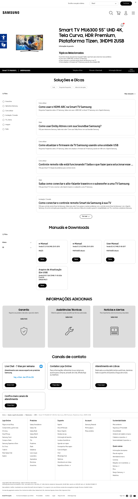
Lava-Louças (33, 453)
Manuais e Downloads (95, 70)
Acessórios (33, 465)
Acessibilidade (117, 431)
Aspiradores (33, 459)
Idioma (4, 243)
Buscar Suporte (62, 431)
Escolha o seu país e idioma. (76, 3)
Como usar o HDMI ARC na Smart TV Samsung (73, 58)
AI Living (5, 431)
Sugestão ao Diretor (63, 465)
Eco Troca (5, 446)
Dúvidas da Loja (62, 434)
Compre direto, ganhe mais (10, 428)
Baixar (42, 259)
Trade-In (4, 450)
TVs (31, 440)
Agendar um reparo (63, 443)
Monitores (33, 462)
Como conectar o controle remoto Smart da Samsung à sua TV (78, 60)
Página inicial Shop (8, 424)
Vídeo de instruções (80, 87)
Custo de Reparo (62, 450)
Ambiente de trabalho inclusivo (122, 434)
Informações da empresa (120, 450)
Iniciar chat (10, 385)
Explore (4, 456)
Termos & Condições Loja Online (24, 495)
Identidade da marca (119, 456)
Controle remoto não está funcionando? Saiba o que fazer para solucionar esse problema (85, 57)
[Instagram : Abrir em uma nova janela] (131, 496)
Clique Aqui (56, 385)
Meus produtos (89, 431)
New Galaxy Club (7, 453)
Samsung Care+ (7, 437)
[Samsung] (10, 12)
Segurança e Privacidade (120, 428)
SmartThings (6, 434)
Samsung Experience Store (10, 443)
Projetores (33, 443)
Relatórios (116, 475)
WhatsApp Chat (62, 456)
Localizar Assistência (64, 440)
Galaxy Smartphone (35, 424)
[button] (86, 107)
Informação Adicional (115, 70)
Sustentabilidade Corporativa (121, 440)
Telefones (60, 459)
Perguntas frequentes (65, 87)
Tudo (53, 87)
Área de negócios (118, 453)
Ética (114, 469)
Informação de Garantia (64, 437)
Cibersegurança (72, 495)
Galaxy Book (33, 431)
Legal (53, 495)
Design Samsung (118, 472)
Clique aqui (101, 385)
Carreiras (115, 460)
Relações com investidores (121, 463)
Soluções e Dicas (77, 70)
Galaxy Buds (33, 437)
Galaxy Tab (33, 428)
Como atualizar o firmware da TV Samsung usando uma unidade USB (80, 62)
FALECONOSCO (131, 70)
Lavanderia (33, 456)
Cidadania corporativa (119, 437)
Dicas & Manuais (62, 428)
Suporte (60, 424)
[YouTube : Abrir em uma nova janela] (134, 496)
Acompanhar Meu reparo (65, 446)
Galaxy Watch (34, 434)
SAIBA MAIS (23, 319)
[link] (122, 25)
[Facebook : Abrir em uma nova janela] (127, 496)
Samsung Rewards (90, 424)
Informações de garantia (66, 46)
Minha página (89, 428)
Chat (59, 453)
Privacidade (39, 495)
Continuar (126, 3)
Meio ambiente (117, 424)
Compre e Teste (6, 440)
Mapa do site (61, 495)
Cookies (47, 495)
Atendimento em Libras (64, 462)
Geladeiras (33, 450)
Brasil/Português (6, 495)
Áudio (31, 446)
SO (3, 248)
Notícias (115, 466)
